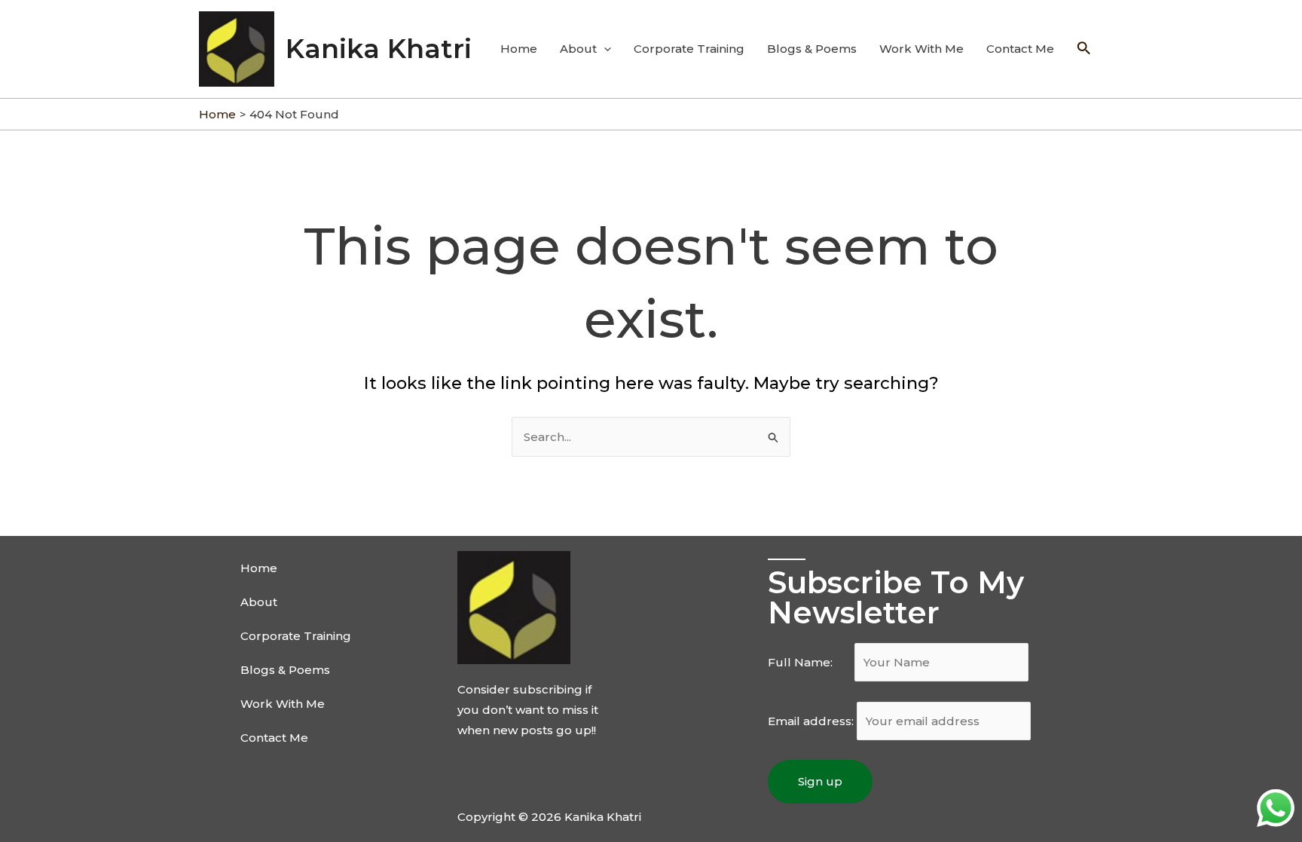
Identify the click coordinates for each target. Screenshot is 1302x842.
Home (518, 48)
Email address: (812, 721)
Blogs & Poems (812, 48)
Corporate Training (689, 48)
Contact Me (1020, 48)
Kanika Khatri (379, 48)
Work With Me (921, 48)
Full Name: (809, 662)
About (578, 48)
